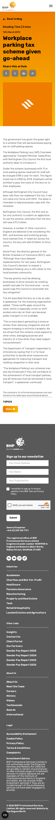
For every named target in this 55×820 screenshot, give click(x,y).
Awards (11, 709)
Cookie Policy (14, 738)
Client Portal (14, 641)
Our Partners (14, 646)
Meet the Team (15, 686)
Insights (11, 632)
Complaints (13, 752)
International (14, 714)
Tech (9, 603)
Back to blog (14, 19)
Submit (13, 518)
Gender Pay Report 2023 (21, 660)
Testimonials (14, 705)
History (11, 695)
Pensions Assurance (18, 589)
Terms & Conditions (18, 748)
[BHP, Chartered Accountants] (9, 6)
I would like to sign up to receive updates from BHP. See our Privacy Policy (27, 491)
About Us (11, 681)
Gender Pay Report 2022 (21, 664)
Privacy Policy (15, 743)
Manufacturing (15, 594)
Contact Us (13, 636)
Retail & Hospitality (18, 608)
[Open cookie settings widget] (5, 815)
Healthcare (13, 584)
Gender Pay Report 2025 (21, 650)
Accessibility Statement (21, 734)
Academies (13, 575)
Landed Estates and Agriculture (26, 612)
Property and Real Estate (21, 598)
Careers (11, 691)
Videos (10, 700)
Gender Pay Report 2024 (21, 655)
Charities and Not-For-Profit (24, 580)
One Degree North (16, 811)
